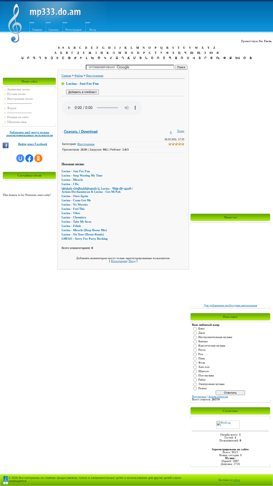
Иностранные (94, 75)
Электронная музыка (211, 384)
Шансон (203, 371)
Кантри (203, 341)
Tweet (180, 131)
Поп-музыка (206, 375)
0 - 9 (61, 47)
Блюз (201, 328)
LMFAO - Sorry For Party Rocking (85, 238)
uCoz (237, 480)
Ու (218, 57)
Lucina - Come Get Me (76, 200)
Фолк (201, 362)
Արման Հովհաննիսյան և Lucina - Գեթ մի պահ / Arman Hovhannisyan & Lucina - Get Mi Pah (97, 190)
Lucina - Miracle (72, 179)
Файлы (78, 75)
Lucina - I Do (70, 184)
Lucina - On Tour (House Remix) (83, 234)
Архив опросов (218, 396)
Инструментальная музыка (215, 337)
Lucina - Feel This (73, 208)
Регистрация (73, 29)
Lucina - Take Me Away (77, 221)
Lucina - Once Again (75, 196)
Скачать (54, 29)
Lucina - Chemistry (74, 217)
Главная (37, 29)
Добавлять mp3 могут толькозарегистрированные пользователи (29, 134)
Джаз (201, 332)
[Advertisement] (175, 18)
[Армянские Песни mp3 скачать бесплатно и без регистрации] (55, 16)
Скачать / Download (81, 132)
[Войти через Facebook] (29, 158)
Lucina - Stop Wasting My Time (82, 175)
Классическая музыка (211, 345)
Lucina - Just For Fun (76, 171)
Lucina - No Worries (75, 204)
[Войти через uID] (20, 158)
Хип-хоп (204, 366)
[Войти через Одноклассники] (38, 158)
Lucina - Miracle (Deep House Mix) (84, 230)
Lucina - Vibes (71, 213)
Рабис (202, 379)
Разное (202, 388)
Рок (200, 354)
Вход (132, 261)
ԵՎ (237, 57)
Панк (201, 358)
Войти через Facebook (32, 144)
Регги (202, 349)
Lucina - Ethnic (71, 225)
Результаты (199, 396)
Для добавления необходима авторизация (230, 305)
